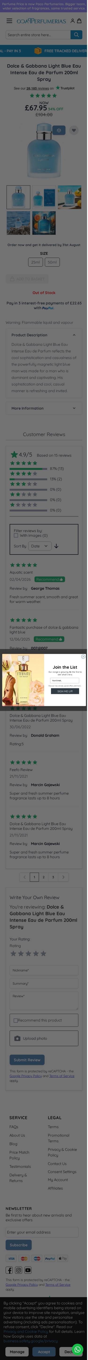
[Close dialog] (81, 656)
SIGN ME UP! (63, 691)
